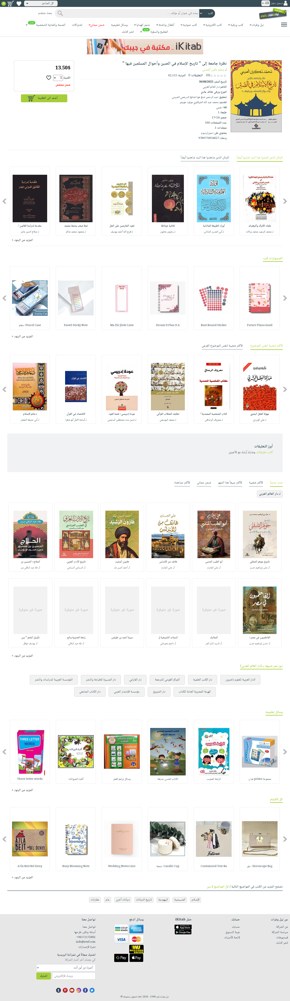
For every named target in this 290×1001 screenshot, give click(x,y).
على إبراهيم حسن (258, 567)
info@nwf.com (85, 942)
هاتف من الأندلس (168, 562)
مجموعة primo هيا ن (259, 779)
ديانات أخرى (123, 899)
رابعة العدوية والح (76, 637)
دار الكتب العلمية (202, 679)
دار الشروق (159, 691)
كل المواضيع (221, 886)
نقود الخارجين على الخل (121, 226)
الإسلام (195, 899)
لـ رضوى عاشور (167, 232)
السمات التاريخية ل (168, 637)
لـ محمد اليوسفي (168, 420)
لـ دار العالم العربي (270, 494)
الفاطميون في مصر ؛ (259, 637)
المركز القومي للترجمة (167, 679)
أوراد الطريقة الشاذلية (214, 226)
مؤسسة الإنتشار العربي (126, 691)
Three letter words (30, 779)
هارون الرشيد (122, 562)
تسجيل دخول (277, 3)
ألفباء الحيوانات (75, 779)
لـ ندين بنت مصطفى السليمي (122, 420)
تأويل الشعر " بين (30, 637)
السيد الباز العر (213, 643)
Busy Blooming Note (76, 866)
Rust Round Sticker (214, 325)
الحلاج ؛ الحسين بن (30, 562)
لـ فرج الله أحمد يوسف (122, 232)
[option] (260, 201)
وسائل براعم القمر (122, 779)
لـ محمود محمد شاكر (76, 232)
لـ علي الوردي (259, 420)
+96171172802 (85, 937)
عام (107, 899)
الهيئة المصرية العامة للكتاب (195, 691)
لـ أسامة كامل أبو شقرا (76, 420)
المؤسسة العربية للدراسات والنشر (54, 679)
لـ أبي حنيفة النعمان (30, 420)
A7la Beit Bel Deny (30, 866)
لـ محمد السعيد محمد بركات (259, 232)
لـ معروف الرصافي (214, 420)
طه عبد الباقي (75, 643)
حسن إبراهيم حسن (258, 643)
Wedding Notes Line (122, 866)
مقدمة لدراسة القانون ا (29, 226)
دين (209, 886)
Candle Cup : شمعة (167, 866)
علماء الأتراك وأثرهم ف (259, 226)
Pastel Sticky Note (76, 325)
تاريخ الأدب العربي (76, 562)
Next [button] (4, 201)
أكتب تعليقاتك (264, 452)
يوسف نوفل (29, 643)
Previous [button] (285, 201)
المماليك (214, 637)
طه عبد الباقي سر (29, 567)
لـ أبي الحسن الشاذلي (214, 232)
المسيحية (179, 899)
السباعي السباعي (75, 567)
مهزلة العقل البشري (259, 414)
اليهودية (163, 899)
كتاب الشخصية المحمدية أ (214, 414)
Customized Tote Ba (214, 866)
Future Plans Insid (259, 325)
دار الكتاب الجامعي (89, 691)
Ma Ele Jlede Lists (122, 325)
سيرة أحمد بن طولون (122, 637)
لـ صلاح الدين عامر (30, 232)
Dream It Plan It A (168, 325)
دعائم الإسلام (30, 414)
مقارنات (95, 899)
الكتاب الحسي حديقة (167, 779)
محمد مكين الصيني (213, 69)
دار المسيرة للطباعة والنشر (101, 679)
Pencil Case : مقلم (30, 325)
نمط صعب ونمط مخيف (76, 226)
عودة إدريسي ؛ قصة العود (122, 414)
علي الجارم (212, 567)
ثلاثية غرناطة (168, 226)
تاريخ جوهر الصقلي (260, 562)
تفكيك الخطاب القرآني (168, 414)
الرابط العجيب (214, 779)
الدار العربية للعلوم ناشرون (240, 679)
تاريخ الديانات (144, 899)
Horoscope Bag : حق (259, 866)
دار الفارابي (135, 679)
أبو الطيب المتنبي (214, 562)
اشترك (43, 976)
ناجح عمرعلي (167, 643)
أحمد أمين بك (121, 567)
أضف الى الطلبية (48, 98)
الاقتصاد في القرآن (75, 414)
